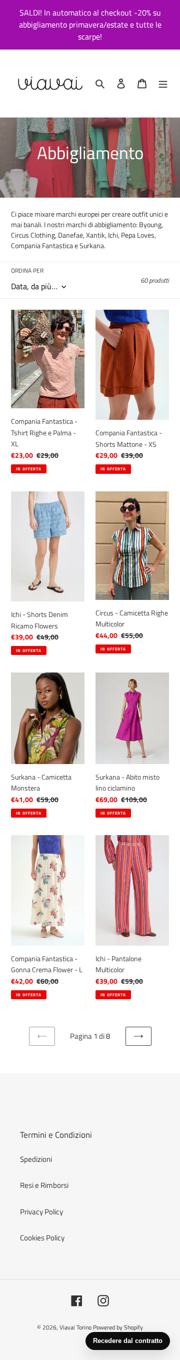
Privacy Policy (41, 1211)
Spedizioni (36, 1159)
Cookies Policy (42, 1237)
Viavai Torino (76, 1327)
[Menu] (163, 83)
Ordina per (27, 270)
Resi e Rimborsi (44, 1185)
